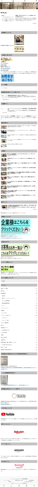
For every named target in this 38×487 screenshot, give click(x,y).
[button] (36, 87)
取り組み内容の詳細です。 (6, 404)
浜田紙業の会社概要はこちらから (7, 45)
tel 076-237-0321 (5, 68)
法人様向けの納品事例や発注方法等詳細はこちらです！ (11, 238)
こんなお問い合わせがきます (28, 481)
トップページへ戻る (7, 480)
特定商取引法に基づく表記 (19, 480)
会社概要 (9, 481)
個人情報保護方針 (31, 480)
